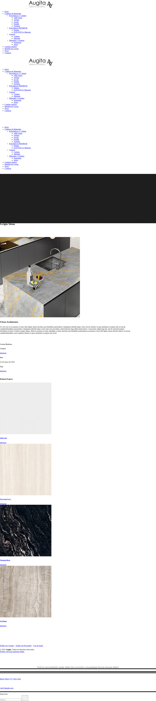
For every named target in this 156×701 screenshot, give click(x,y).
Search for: (4, 694)
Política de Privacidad (23, 646)
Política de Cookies (7, 646)
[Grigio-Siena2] (40, 317)
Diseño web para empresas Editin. (12, 652)
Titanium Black (5, 560)
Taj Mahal (3, 621)
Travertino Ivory (5, 499)
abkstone (3, 353)
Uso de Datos (38, 646)
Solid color (3, 438)
